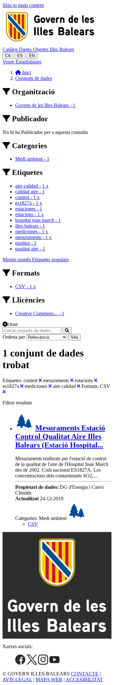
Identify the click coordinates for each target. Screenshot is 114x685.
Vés (74, 337)
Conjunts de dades (33, 78)
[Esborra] (40, 380)
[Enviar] (67, 330)
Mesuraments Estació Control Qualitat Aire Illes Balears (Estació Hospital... (60, 436)
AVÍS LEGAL (17, 679)
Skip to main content (23, 5)
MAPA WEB (48, 679)
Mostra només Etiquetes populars (36, 259)
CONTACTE (84, 673)
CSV (33, 524)
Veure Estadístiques (22, 61)
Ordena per (14, 337)
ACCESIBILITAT (84, 679)
